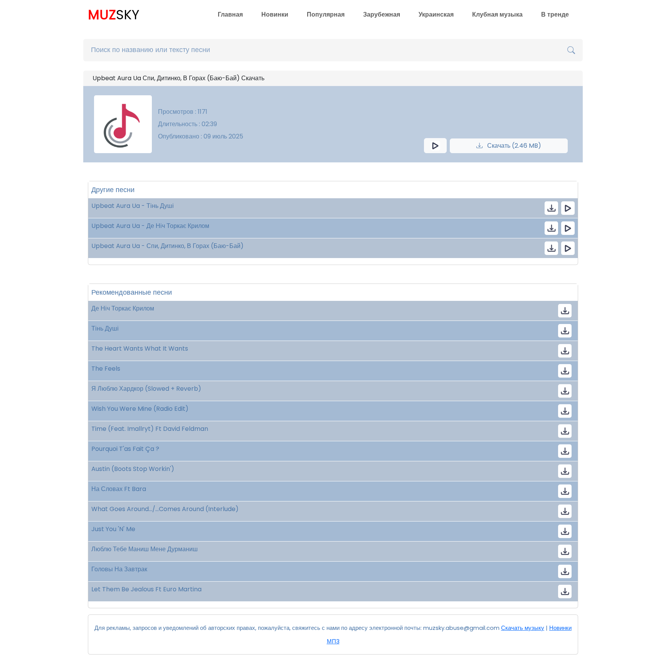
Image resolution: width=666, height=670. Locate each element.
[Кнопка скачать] (565, 351)
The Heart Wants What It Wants (139, 348)
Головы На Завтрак (119, 569)
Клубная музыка (497, 14)
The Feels (105, 368)
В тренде (555, 14)
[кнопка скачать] (551, 208)
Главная (230, 14)
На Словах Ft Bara (118, 488)
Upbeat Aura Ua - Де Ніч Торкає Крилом (150, 225)
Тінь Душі (105, 328)
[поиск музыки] (571, 50)
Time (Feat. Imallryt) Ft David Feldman (149, 428)
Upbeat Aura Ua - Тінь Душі (132, 205)
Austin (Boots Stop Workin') (132, 468)
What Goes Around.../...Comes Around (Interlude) (165, 509)
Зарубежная (381, 14)
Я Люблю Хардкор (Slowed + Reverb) (146, 388)
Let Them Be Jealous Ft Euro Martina (146, 589)
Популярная (326, 14)
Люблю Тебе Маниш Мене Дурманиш (144, 549)
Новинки (274, 14)
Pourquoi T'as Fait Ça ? (125, 448)
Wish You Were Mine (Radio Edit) (139, 408)
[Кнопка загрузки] (565, 310)
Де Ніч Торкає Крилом (122, 308)
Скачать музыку (522, 628)
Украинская (436, 14)
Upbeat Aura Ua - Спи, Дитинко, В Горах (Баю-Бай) (167, 245)
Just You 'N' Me (113, 529)
